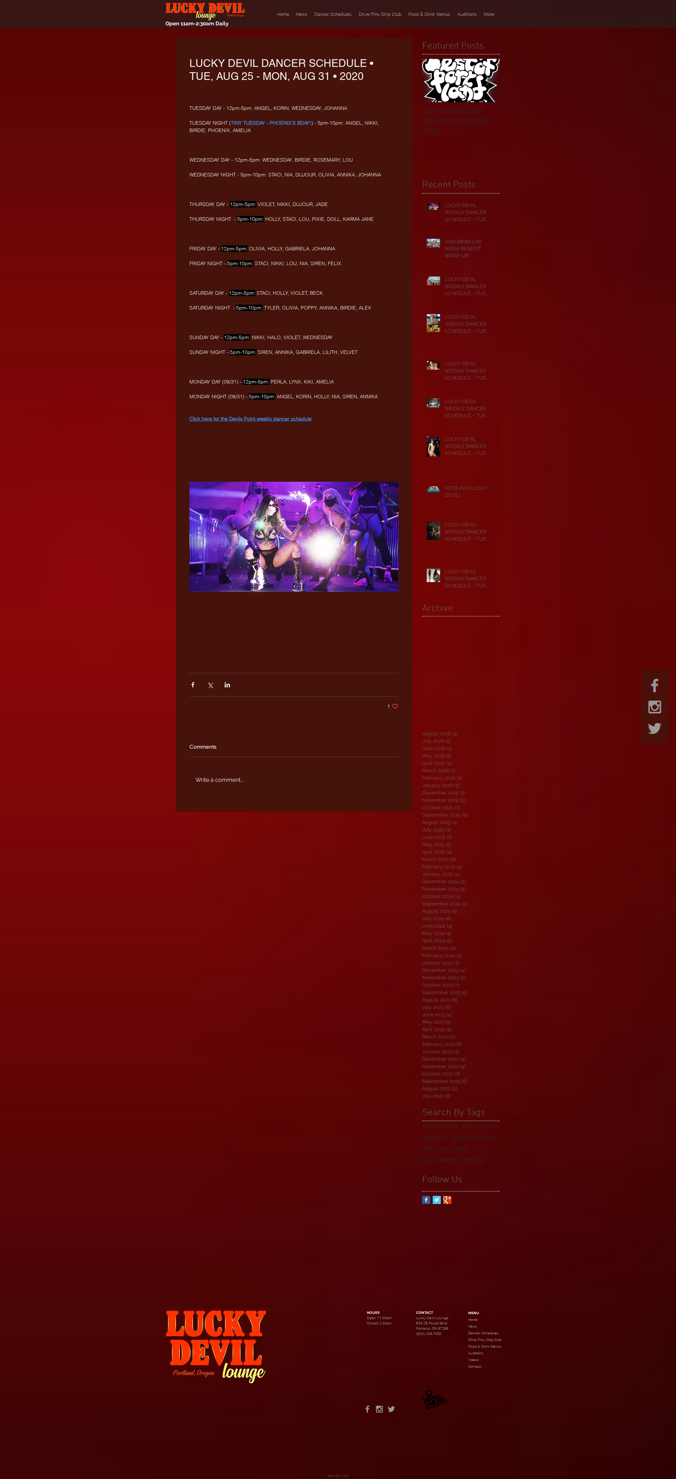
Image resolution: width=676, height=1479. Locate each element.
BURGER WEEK (440, 1126)
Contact (474, 1366)
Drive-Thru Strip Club (484, 1339)
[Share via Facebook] (192, 684)
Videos (473, 1360)
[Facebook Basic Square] (426, 1200)
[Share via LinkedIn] (227, 684)
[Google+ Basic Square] (447, 1200)
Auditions (475, 1353)
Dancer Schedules (483, 1333)
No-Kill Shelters (440, 1159)
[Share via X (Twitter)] (210, 684)
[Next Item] (488, 80)
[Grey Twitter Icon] (655, 728)
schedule (473, 1159)
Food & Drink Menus (484, 1346)
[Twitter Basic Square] (437, 1200)
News (472, 1326)
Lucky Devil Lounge (444, 1148)
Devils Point (435, 1137)
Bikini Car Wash (480, 1126)
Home (473, 1319)
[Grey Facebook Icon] (655, 685)
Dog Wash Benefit (473, 1137)
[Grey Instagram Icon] (655, 707)
